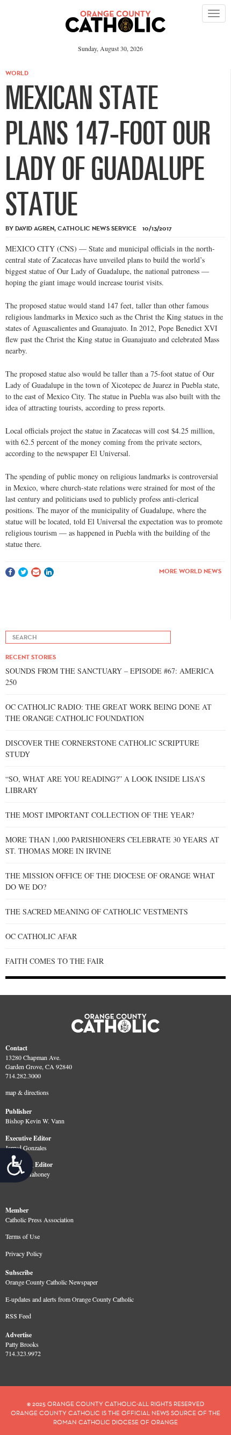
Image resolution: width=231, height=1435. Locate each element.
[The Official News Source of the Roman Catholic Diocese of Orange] (115, 18)
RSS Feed (18, 1315)
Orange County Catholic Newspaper (51, 1282)
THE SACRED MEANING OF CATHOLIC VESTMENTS (96, 911)
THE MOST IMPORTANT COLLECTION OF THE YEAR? (99, 815)
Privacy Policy (23, 1253)
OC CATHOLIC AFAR (41, 936)
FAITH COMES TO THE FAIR (54, 961)
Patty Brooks (22, 1344)
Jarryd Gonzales (26, 1147)
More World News (190, 571)
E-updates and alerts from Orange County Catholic (69, 1299)
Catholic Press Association (39, 1219)
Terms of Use (22, 1236)
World (16, 73)
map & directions (27, 1092)
